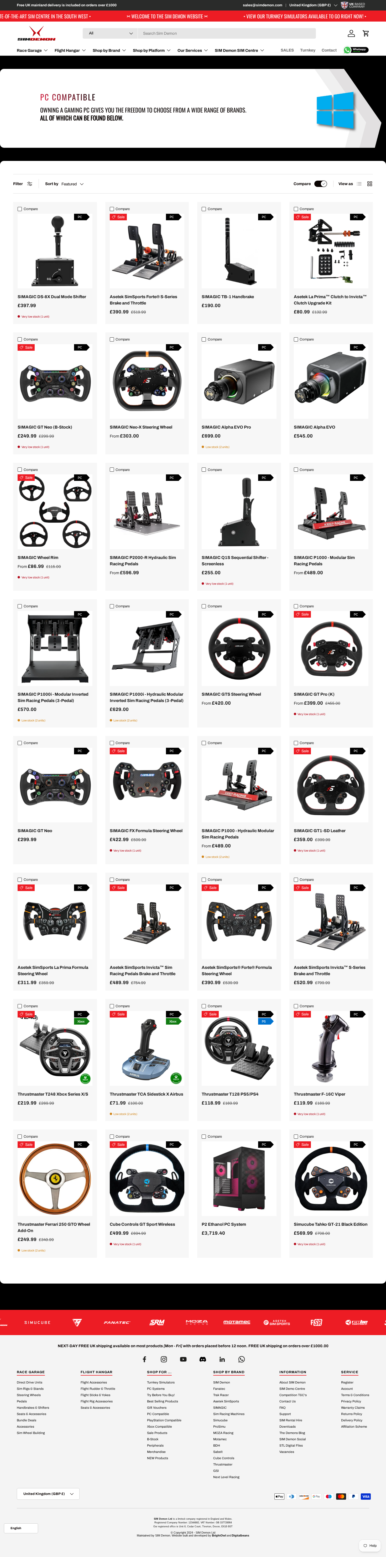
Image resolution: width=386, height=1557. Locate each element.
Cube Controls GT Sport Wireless (142, 1224)
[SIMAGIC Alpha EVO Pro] (239, 381)
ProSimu (219, 1426)
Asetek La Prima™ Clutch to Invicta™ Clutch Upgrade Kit (330, 299)
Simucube (220, 1420)
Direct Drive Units (29, 1382)
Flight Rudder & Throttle (98, 1388)
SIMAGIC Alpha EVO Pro (226, 427)
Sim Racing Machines (228, 1414)
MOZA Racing (223, 1432)
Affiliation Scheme (354, 1426)
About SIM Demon (292, 1382)
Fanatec (219, 1388)
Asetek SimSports (226, 1401)
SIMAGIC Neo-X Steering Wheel (141, 427)
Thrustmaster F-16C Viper (319, 1094)
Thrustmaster (222, 1464)
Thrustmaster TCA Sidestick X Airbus (146, 1094)
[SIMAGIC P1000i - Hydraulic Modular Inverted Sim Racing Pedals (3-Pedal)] (147, 648)
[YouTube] (183, 1357)
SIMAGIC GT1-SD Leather (320, 830)
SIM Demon (221, 1382)
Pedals (22, 1401)
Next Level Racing (226, 1477)
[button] (366, 33)
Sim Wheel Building (31, 1432)
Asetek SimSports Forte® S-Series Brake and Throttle (143, 299)
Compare (302, 184)
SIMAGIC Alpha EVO (314, 427)
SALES (287, 50)
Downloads (287, 1426)
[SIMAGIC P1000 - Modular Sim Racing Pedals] (331, 511)
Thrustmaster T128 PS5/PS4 (230, 1094)
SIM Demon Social (292, 1439)
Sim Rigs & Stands (30, 1388)
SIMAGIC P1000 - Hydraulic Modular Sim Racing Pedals (238, 833)
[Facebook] (144, 1357)
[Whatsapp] (241, 1357)
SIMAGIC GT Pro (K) (314, 694)
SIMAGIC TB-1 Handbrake (228, 296)
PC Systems (156, 1388)
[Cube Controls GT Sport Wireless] (147, 1178)
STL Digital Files (291, 1445)
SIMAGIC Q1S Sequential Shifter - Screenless (235, 560)
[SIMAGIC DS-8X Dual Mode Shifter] (55, 251)
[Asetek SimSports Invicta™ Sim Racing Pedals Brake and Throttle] (147, 921)
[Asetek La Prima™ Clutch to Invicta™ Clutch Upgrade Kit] (331, 251)
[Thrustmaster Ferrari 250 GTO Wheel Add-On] (55, 1178)
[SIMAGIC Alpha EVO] (331, 381)
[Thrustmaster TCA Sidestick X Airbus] (147, 1048)
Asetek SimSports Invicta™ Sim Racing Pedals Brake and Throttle (142, 970)
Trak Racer (221, 1395)
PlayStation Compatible (164, 1420)
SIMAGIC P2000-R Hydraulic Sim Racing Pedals (143, 560)
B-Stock (152, 1439)
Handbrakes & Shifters (33, 1407)
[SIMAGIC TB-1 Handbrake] (239, 251)
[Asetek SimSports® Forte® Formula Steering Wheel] (239, 921)
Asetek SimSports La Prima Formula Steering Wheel (53, 970)
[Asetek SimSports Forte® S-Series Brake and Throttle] (147, 251)
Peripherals (155, 1445)
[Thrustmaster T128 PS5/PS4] (239, 1048)
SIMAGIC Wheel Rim (38, 557)
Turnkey (307, 50)
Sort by (51, 184)
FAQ (282, 1407)
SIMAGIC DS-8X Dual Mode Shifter (52, 296)
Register (347, 1382)
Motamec (220, 1439)
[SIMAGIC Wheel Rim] (55, 511)
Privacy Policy (351, 1401)
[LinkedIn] (222, 1357)
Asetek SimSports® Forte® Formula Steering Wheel (237, 970)
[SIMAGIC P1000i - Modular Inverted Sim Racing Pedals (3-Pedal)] (55, 648)
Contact (329, 50)
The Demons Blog (292, 1432)
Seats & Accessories (31, 1414)
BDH (216, 1445)
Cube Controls (223, 1458)
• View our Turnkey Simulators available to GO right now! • (221, 16)
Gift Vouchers (156, 1407)
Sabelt (218, 1451)
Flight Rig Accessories (97, 1401)
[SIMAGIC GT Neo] (55, 785)
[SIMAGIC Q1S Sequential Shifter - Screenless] (239, 511)
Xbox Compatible (159, 1426)
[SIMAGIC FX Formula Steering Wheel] (147, 785)
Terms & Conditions (355, 1395)
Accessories (25, 1426)
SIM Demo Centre (292, 1388)
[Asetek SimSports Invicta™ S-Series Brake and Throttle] (331, 921)
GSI (216, 1470)
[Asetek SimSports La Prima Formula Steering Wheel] (55, 921)
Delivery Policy (351, 1420)
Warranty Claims (353, 1407)
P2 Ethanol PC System (224, 1224)
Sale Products (157, 1432)
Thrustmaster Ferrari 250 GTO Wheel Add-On (54, 1227)
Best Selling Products (162, 1401)
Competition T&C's (293, 1395)
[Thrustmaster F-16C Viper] (331, 1048)
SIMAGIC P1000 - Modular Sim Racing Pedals (324, 560)
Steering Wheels (29, 1395)
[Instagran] (164, 1357)
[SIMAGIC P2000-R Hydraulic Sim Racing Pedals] (147, 511)
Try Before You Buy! (161, 1395)
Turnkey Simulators (161, 1382)
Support (285, 1414)
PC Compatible (158, 1414)
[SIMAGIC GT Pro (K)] (331, 648)
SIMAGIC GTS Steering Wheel (231, 694)
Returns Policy (351, 1414)
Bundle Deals (26, 1420)
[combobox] (199, 33)
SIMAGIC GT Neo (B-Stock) (45, 427)
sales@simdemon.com (262, 5)
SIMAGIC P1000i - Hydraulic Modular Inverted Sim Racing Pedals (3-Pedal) (147, 697)
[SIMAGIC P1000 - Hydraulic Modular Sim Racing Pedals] (239, 785)
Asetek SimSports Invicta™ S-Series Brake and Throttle (330, 970)
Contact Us (287, 1401)
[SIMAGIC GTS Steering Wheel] (239, 648)
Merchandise (156, 1451)
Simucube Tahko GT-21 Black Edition (331, 1224)
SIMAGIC (220, 1407)
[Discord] (202, 1357)
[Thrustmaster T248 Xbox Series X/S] (55, 1048)
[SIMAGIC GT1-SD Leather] (331, 785)
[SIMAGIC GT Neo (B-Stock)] (55, 381)
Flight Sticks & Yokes (95, 1395)
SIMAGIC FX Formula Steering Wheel (146, 830)
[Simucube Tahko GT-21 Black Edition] (331, 1178)
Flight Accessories (94, 1382)
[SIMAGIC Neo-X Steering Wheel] (147, 381)
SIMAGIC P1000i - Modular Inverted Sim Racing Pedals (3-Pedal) (53, 697)
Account (347, 1388)
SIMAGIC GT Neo (35, 830)
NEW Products (157, 1458)
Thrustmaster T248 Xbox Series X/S (53, 1094)
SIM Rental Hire (290, 1420)
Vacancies (286, 1451)
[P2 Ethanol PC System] (239, 1178)
